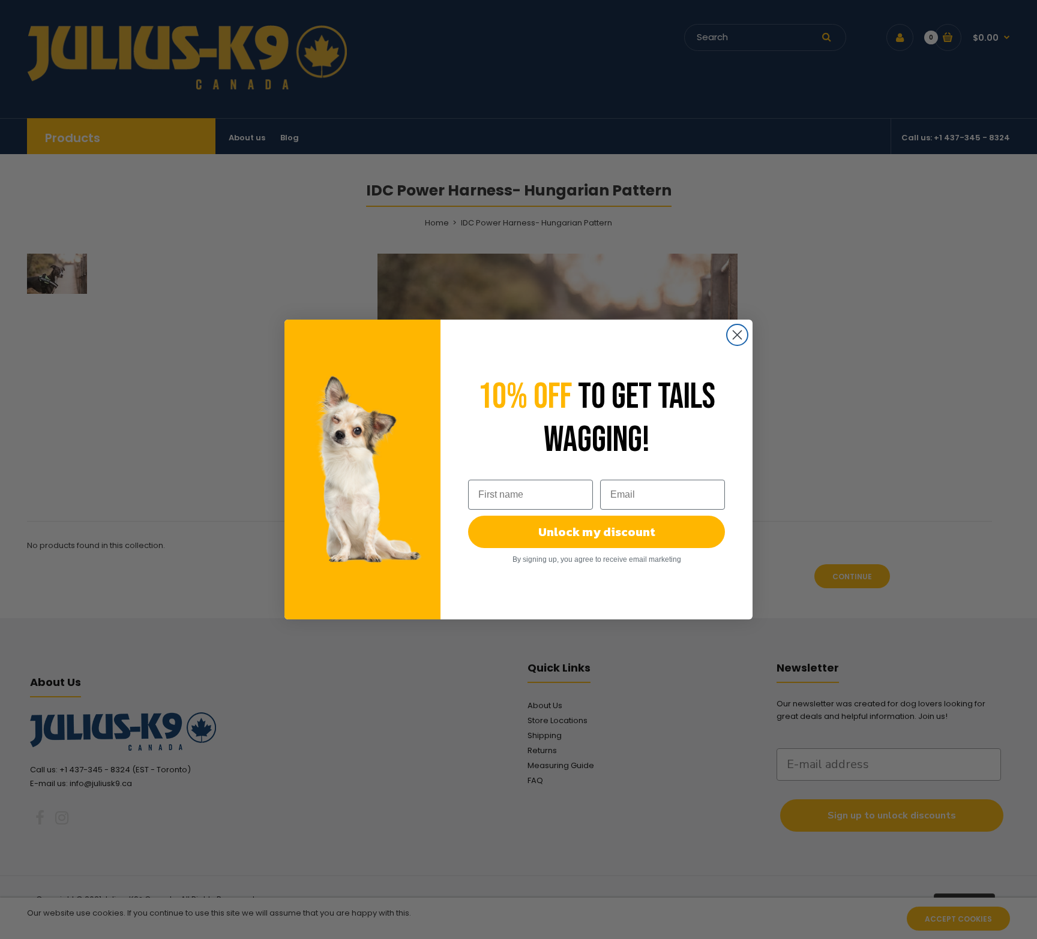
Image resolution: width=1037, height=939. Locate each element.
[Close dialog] (737, 334)
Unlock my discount (596, 532)
